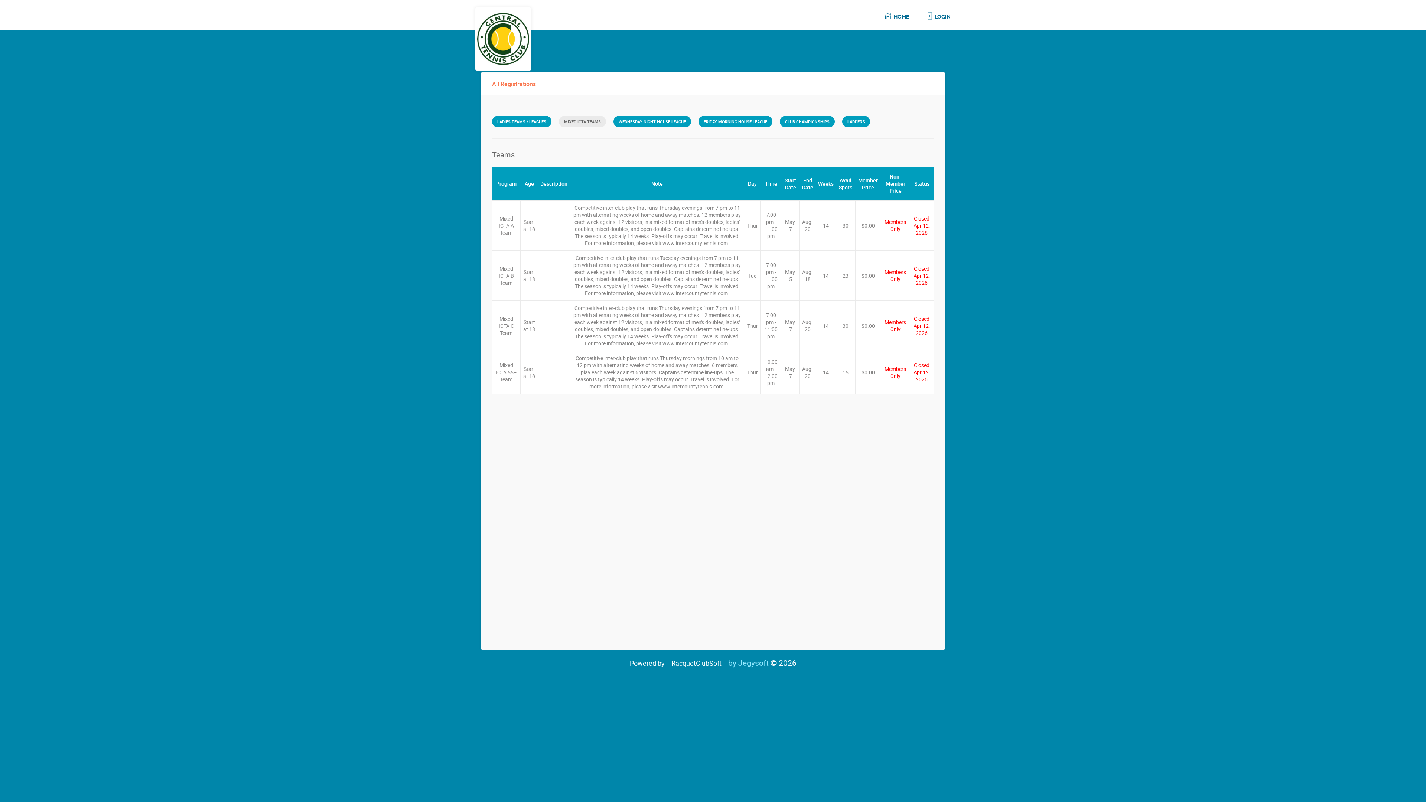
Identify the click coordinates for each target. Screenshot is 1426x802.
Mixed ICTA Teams (582, 121)
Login (943, 17)
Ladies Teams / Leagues (521, 121)
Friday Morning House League (735, 121)
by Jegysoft (762, 663)
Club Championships (807, 121)
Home (901, 17)
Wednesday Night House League (652, 121)
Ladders (856, 121)
